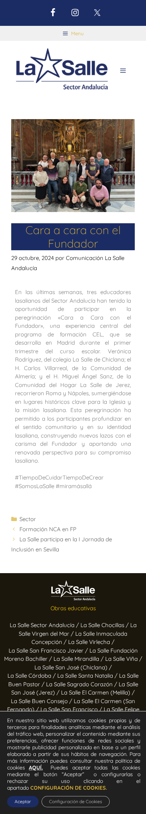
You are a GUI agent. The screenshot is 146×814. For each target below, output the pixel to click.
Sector (27, 519)
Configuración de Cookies (75, 801)
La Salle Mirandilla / (79, 658)
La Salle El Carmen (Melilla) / (98, 692)
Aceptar (23, 801)
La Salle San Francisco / (72, 709)
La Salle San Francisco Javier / (49, 650)
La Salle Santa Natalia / (88, 675)
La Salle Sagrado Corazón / (82, 684)
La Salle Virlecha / (91, 641)
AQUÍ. (36, 767)
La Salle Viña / (123, 658)
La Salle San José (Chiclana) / (73, 667)
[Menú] (123, 71)
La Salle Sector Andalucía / (45, 625)
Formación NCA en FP (47, 529)
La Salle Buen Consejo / (42, 701)
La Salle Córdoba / (32, 675)
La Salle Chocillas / (105, 625)
